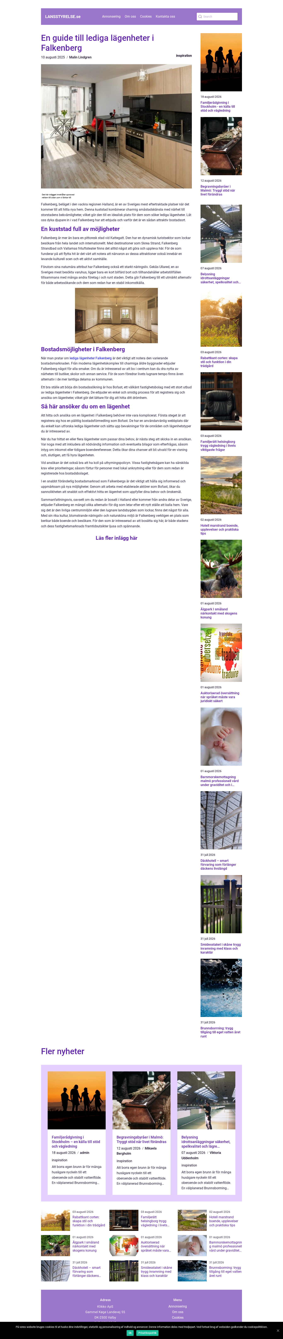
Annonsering (111, 16)
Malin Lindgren (80, 57)
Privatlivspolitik (147, 1333)
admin (84, 1153)
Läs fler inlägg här (116, 538)
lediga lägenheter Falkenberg (91, 358)
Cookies (146, 16)
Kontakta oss (165, 16)
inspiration (184, 56)
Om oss (130, 16)
